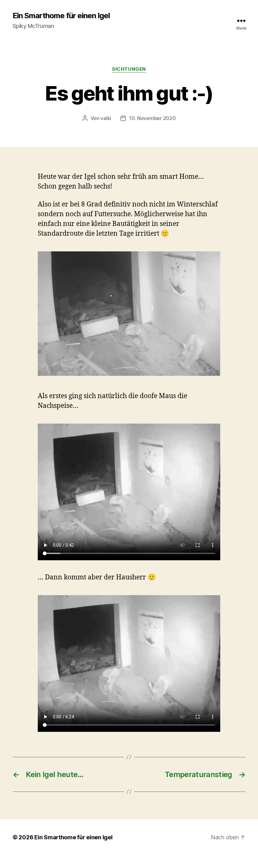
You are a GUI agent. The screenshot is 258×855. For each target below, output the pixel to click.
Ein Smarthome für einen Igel (61, 15)
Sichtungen (129, 69)
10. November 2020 (152, 118)
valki (105, 118)
